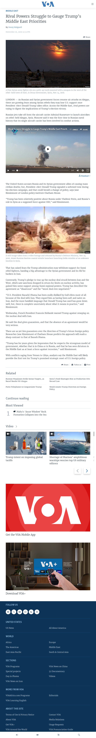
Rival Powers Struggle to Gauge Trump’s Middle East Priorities (39, 129)
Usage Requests (56, 724)
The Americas (12, 647)
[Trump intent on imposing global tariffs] (26, 443)
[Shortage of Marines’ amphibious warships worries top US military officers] (70, 443)
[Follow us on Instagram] (25, 611)
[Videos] (37, 735)
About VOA (11, 719)
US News (10, 628)
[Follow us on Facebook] (8, 611)
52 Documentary (57, 671)
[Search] (79, 735)
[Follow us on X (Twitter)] (14, 611)
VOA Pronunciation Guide (61, 729)
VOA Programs (13, 666)
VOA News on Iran (14, 681)
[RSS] (31, 611)
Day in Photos (12, 676)
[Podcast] (36, 611)
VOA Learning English (16, 700)
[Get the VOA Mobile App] (48, 507)
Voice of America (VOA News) (23, 133)
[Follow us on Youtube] (19, 611)
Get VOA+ (10, 724)
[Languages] (58, 735)
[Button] (86, 37)
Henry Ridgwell (15, 27)
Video (9, 426)
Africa (9, 642)
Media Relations (56, 719)
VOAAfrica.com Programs (18, 695)
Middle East (12, 11)
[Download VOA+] (48, 566)
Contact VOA (55, 715)
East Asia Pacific (13, 652)
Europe (52, 642)
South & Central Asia (58, 652)
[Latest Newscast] (17, 735)
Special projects (13, 671)
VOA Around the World (16, 729)
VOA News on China (58, 666)
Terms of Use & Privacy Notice (20, 715)
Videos (52, 676)
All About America (57, 628)
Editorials (53, 695)
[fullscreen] (87, 170)
